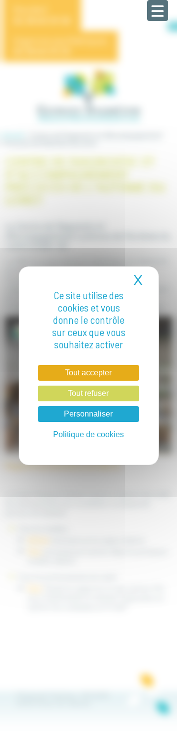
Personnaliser (88, 414)
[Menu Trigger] (157, 10)
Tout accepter (88, 372)
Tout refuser (88, 393)
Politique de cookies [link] (88, 434)
